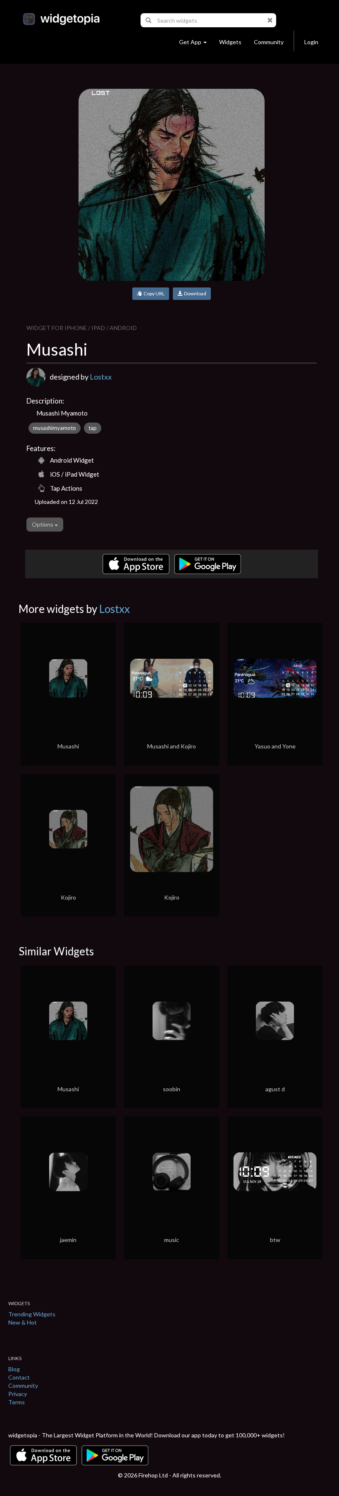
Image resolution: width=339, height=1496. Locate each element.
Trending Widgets (31, 1314)
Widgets (230, 41)
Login (311, 41)
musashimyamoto (54, 428)
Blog (14, 1369)
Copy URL (153, 293)
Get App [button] (190, 41)
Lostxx (101, 376)
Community (269, 41)
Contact (19, 1377)
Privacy (17, 1393)
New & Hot (22, 1322)
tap (92, 428)
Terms (16, 1402)
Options (43, 524)
